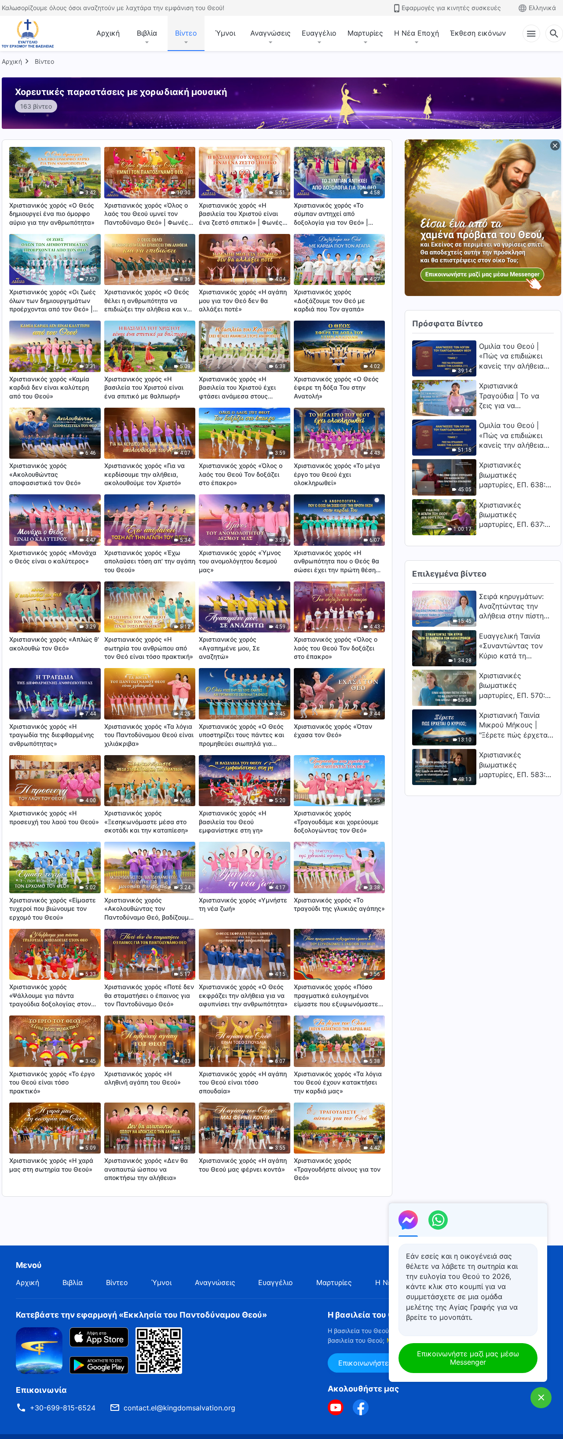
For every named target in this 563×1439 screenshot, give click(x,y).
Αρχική (108, 33)
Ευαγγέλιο (319, 33)
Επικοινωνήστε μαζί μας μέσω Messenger (468, 1357)
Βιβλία (147, 33)
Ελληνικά (542, 7)
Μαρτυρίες (365, 33)
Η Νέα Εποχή (416, 33)
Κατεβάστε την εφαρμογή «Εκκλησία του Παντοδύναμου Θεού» (141, 1314)
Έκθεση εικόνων (478, 33)
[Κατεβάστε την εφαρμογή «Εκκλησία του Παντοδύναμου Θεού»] (39, 1349)
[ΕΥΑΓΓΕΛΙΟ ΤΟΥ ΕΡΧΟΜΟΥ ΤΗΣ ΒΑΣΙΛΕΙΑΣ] (28, 33)
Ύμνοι (225, 33)
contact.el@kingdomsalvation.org (179, 1407)
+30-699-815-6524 (62, 1407)
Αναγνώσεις (270, 33)
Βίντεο (186, 33)
